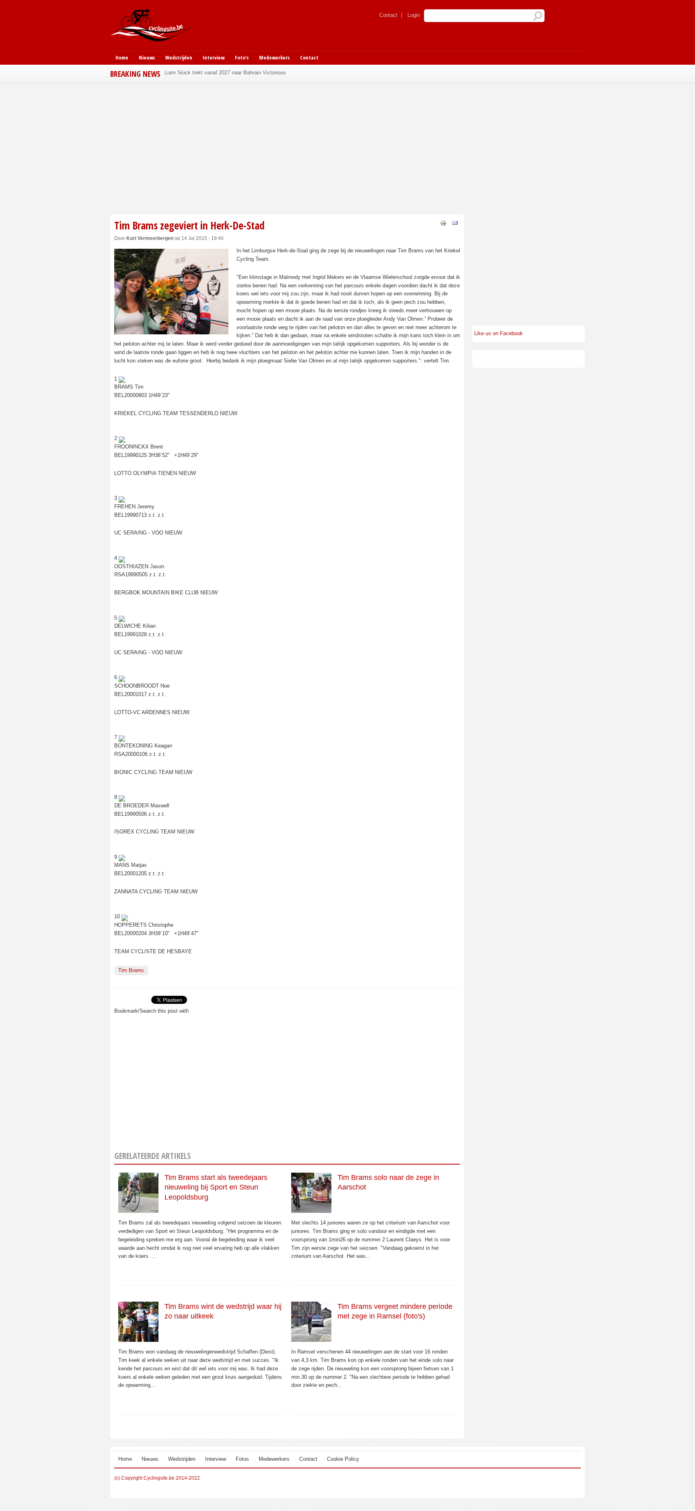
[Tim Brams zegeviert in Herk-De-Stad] (171, 330)
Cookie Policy (343, 1459)
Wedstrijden (178, 57)
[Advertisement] (287, 148)
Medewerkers (274, 57)
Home (121, 57)
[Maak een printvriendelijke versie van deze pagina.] (443, 222)
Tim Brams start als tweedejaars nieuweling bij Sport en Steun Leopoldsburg (215, 1187)
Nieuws (147, 57)
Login (413, 15)
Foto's (242, 57)
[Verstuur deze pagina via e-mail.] (455, 222)
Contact (388, 15)
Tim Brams (131, 970)
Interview (213, 57)
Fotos (242, 1459)
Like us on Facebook (498, 333)
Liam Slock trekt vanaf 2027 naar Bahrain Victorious (225, 73)
